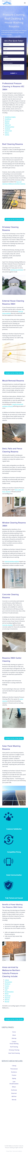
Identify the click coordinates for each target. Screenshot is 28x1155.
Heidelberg (8, 119)
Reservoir (7, 997)
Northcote (7, 995)
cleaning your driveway (16, 270)
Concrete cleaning (7, 625)
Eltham (7, 993)
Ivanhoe (7, 135)
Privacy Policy (9, 1151)
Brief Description (8, 63)
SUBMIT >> (13, 73)
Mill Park (7, 999)
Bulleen (7, 133)
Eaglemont (8, 125)
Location (5, 57)
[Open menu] (24, 3)
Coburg (7, 980)
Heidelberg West (9, 127)
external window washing (12, 561)
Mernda (7, 1001)
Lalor (6, 990)
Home (14, 1032)
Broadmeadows (9, 992)
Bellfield (7, 123)
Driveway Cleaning (14, 1050)
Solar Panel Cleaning (14, 1053)
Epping (6, 988)
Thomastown (8, 982)
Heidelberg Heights (10, 117)
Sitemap (14, 1038)
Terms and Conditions (17, 1151)
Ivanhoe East (8, 131)
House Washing (14, 1043)
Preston (7, 986)
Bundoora (7, 984)
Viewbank (7, 129)
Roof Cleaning (14, 1047)
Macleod (7, 121)
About (14, 1035)
